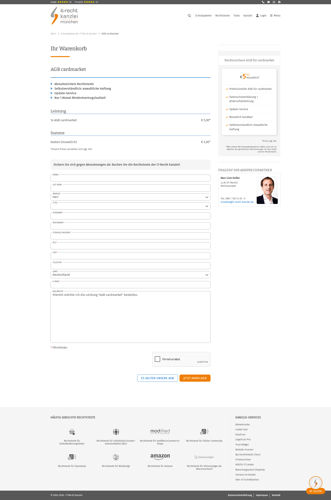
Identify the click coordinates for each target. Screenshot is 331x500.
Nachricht (58, 291)
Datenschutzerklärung (240, 495)
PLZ (54, 242)
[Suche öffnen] (189, 15)
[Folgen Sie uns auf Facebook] (279, 2)
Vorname (57, 212)
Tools (237, 15)
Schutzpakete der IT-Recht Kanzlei (79, 33)
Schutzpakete (203, 15)
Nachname (58, 222)
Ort (55, 252)
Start (53, 33)
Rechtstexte (222, 15)
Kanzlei (247, 15)
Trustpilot (86, 2)
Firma (55, 174)
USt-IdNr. (57, 184)
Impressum (262, 495)
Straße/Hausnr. (61, 232)
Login (263, 15)
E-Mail (56, 281)
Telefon (57, 262)
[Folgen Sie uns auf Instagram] (274, 2)
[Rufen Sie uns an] (263, 2)
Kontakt (276, 495)
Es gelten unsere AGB (157, 378)
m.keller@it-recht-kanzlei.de (237, 201)
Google (61, 2)
